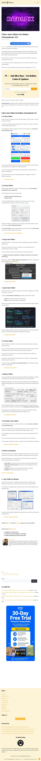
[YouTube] (19, 719)
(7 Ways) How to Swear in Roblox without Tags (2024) (11, 574)
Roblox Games (12, 529)
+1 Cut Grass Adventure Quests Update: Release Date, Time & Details (17, 600)
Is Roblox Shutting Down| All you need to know (15, 535)
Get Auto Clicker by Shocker (11, 517)
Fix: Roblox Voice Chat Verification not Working (15, 533)
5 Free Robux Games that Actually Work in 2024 (10, 573)
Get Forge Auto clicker (9, 281)
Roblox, (4, 46)
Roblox (17, 261)
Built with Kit (20, 94)
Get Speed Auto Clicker (10, 334)
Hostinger (22, 759)
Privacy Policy (5, 702)
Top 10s (6, 572)
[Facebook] (21, 719)
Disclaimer (4, 709)
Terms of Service (5, 711)
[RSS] (24, 719)
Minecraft (10, 261)
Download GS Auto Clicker (10, 367)
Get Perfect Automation (7, 473)
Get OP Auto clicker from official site (13, 233)
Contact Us (4, 698)
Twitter (9, 523)
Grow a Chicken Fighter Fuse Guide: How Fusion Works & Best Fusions (18, 596)
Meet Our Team (5, 696)
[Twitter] (16, 719)
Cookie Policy (5, 700)
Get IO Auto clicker (9, 179)
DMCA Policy (4, 704)
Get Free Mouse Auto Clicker (11, 444)
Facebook (18, 523)
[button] (35, 2)
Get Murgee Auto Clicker (10, 414)
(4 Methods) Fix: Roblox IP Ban (11, 532)
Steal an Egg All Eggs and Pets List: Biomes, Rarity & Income (15, 590)
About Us (4, 694)
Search (3, 578)
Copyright (4, 706)
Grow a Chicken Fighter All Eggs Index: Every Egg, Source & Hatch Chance (18, 592)
